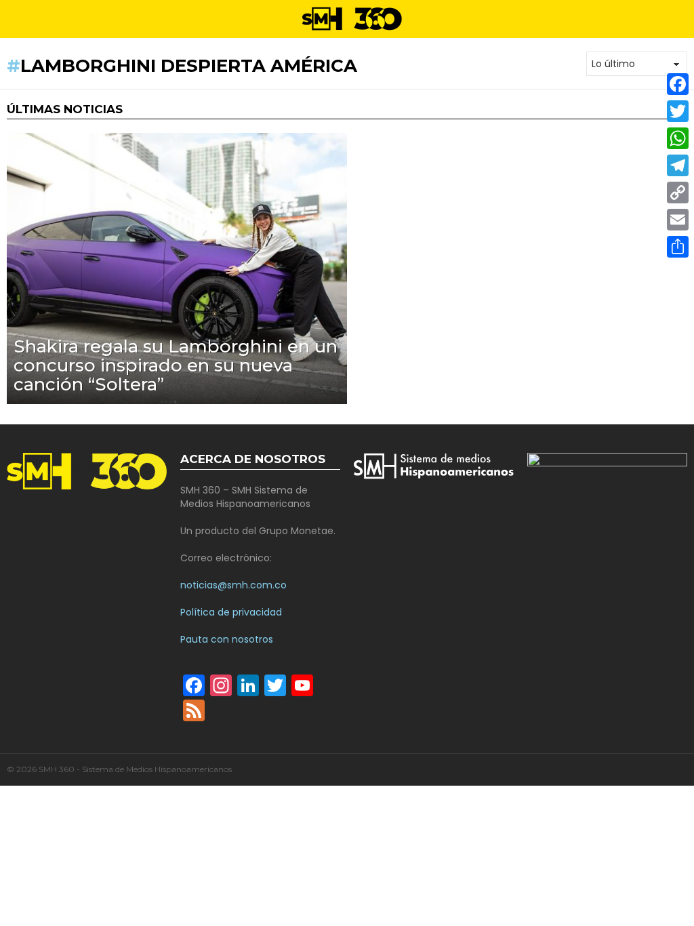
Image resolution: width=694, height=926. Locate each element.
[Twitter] (677, 111)
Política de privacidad (231, 612)
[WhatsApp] (677, 138)
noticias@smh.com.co (233, 585)
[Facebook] (677, 84)
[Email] (677, 219)
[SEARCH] (681, 19)
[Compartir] (677, 246)
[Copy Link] (677, 192)
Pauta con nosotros (226, 639)
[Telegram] (677, 165)
